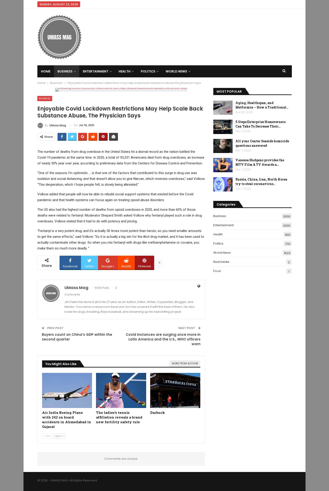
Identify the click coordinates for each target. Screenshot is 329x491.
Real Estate (221, 262)
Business (65, 71)
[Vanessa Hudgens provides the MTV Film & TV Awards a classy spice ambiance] (223, 165)
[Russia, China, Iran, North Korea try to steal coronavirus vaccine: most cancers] (223, 184)
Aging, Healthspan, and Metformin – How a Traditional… (261, 105)
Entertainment (95, 71)
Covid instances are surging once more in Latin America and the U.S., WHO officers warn (163, 339)
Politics (148, 71)
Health (124, 71)
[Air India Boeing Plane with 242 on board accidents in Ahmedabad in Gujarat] (67, 390)
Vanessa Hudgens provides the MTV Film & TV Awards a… (259, 162)
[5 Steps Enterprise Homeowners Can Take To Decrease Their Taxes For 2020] (223, 127)
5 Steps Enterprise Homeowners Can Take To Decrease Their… (260, 124)
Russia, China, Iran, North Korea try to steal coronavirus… (261, 181)
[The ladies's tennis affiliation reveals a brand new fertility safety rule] (121, 390)
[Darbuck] (175, 390)
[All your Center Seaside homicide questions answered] (223, 146)
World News (176, 71)
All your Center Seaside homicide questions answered (262, 143)
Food (217, 271)
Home (45, 71)
